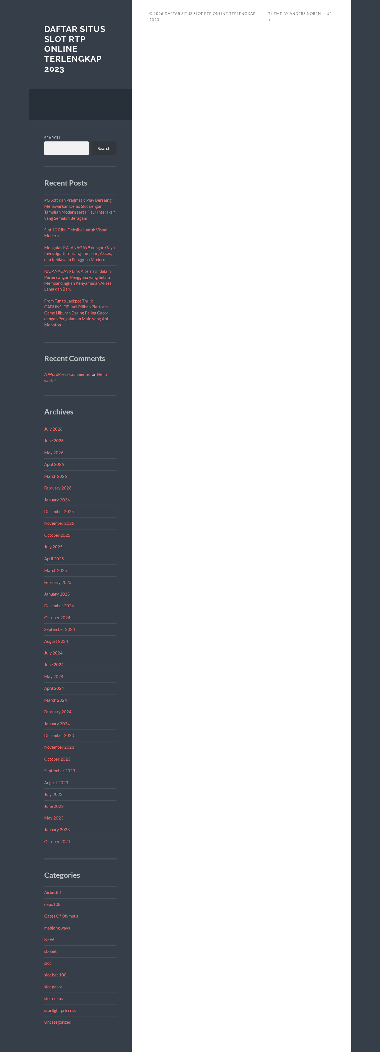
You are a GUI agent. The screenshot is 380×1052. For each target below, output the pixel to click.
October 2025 (57, 535)
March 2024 (55, 700)
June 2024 (54, 664)
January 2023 (57, 829)
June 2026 (54, 440)
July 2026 (53, 428)
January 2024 (57, 723)
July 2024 (53, 652)
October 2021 (57, 841)
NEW (49, 939)
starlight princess (60, 1010)
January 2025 (57, 593)
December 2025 (59, 511)
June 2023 (54, 806)
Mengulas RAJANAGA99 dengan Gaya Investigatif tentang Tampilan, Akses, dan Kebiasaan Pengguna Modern (79, 253)
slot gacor (53, 986)
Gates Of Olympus (61, 915)
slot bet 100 (55, 974)
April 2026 (54, 464)
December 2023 (59, 735)
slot (47, 963)
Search (52, 138)
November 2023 (59, 746)
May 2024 (53, 676)
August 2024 (56, 641)
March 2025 (55, 570)
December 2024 (59, 605)
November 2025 (59, 523)
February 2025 (57, 582)
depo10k (52, 904)
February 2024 (57, 711)
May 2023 (53, 817)
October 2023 (57, 758)
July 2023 (53, 794)
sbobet (50, 951)
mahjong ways (57, 927)
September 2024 (59, 629)
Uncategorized (57, 1021)
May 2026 (53, 452)
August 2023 (56, 782)
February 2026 (57, 487)
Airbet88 (52, 892)
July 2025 (53, 546)
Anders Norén (305, 13)
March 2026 (55, 476)
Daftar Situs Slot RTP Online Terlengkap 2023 (74, 49)
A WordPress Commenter (67, 374)
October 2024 (57, 617)
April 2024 (54, 688)
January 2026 (57, 499)
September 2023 (59, 770)
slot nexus (53, 998)
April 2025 (54, 558)
